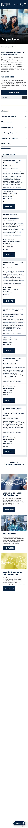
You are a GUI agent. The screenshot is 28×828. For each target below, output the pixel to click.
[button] (14, 92)
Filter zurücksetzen (5, 148)
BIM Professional (8, 166)
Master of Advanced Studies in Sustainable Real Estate (12, 219)
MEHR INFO (9, 206)
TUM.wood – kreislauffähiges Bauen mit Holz (13, 414)
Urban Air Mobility (8, 268)
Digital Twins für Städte (9, 364)
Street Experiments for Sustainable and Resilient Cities (13, 315)
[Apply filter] (24, 97)
